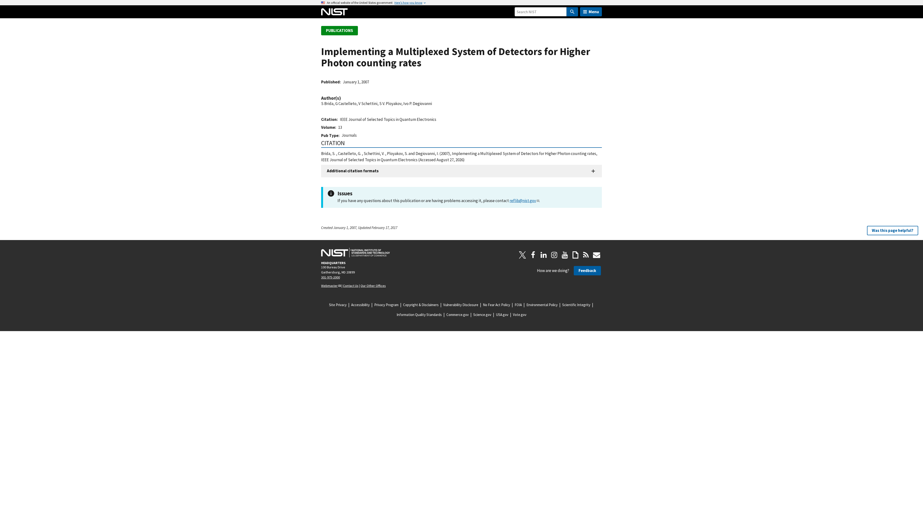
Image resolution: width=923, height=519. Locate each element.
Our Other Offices (373, 286)
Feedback (587, 270)
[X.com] (522, 255)
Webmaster (329, 286)
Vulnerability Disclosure (460, 305)
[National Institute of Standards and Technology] (355, 252)
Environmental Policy (542, 305)
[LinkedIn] (543, 255)
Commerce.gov (457, 314)
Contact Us (350, 286)
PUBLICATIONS (339, 30)
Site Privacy (338, 305)
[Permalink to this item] (343, 98)
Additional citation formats (353, 170)
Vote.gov (519, 314)
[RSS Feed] (586, 255)
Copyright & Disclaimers (421, 305)
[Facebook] (533, 255)
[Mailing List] (596, 255)
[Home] (334, 11)
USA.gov (502, 314)
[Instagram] (554, 255)
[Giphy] (575, 255)
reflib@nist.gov (523, 200)
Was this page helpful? (892, 230)
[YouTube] (565, 255)
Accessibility (360, 305)
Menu (594, 11)
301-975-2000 (330, 277)
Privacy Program (386, 305)
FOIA (518, 305)
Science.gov (482, 314)
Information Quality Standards (419, 314)
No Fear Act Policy (496, 305)
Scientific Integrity (576, 305)
